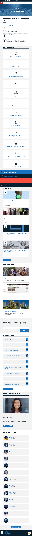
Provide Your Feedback (16, 527)
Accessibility (7, 534)
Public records (7, 533)
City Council (7, 433)
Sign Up (24, 330)
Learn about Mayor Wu (8, 425)
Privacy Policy (7, 531)
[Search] (30, 3)
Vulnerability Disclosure (9, 532)
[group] (16, 438)
